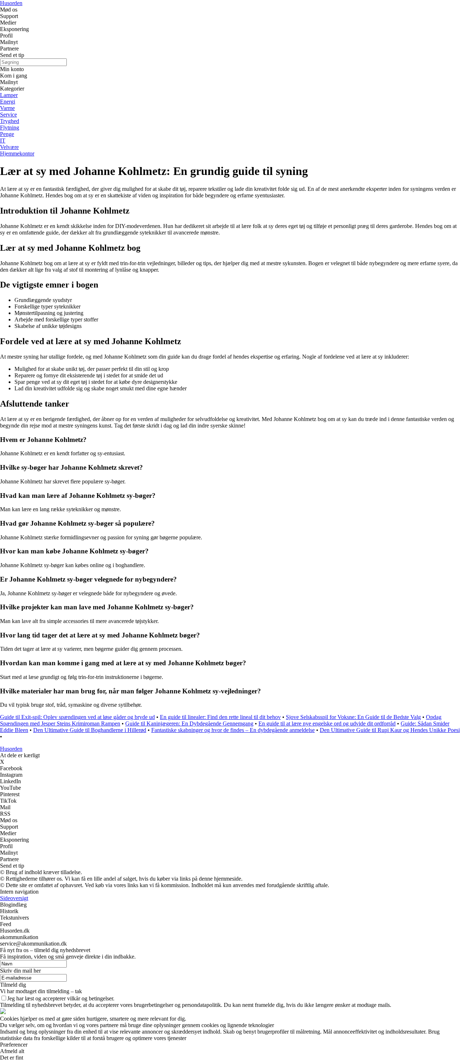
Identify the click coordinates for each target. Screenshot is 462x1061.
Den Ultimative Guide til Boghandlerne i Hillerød (89, 730)
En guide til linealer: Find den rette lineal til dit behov (220, 717)
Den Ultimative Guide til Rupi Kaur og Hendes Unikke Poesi (390, 730)
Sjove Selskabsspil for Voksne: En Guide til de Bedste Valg (353, 717)
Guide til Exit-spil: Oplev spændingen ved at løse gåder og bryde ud (77, 717)
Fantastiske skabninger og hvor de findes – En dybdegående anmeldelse (233, 730)
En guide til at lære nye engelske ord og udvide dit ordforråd (327, 723)
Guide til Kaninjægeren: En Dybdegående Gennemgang (189, 723)
